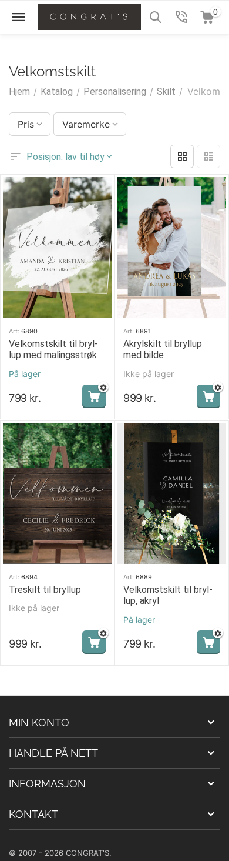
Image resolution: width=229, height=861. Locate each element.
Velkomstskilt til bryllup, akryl (168, 595)
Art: (14, 331)
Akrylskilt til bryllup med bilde (162, 349)
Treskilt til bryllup (45, 589)
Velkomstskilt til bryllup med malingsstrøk (53, 349)
